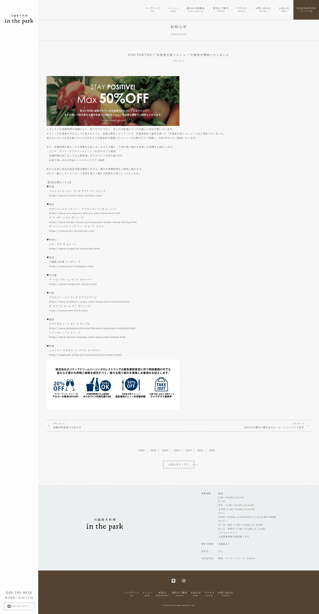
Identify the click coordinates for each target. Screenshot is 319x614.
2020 (212, 450)
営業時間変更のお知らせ (67, 426)
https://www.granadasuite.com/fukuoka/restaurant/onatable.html (92, 328)
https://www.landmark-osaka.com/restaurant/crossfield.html (89, 301)
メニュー (173, 9)
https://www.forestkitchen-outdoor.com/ (75, 195)
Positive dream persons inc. (180, 605)
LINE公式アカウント (21, 606)
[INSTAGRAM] (183, 580)
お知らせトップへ (178, 464)
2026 (142, 450)
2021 (200, 450)
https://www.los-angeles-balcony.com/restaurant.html (84, 213)
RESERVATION (306, 9)
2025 (153, 450)
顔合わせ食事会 (196, 9)
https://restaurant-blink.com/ (68, 310)
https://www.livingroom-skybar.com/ (73, 284)
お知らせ (284, 9)
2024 (165, 450)
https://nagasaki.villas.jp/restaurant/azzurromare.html (85, 355)
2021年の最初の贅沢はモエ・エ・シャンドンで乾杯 (274, 426)
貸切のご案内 (220, 9)
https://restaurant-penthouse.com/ (72, 231)
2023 (177, 450)
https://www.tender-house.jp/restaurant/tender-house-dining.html (93, 222)
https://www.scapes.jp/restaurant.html (74, 248)
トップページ (152, 9)
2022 (189, 450)
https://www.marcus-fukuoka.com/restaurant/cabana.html (87, 337)
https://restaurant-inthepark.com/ (71, 266)
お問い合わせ (263, 9)
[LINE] (173, 580)
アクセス (242, 9)
